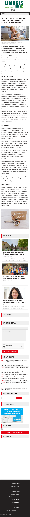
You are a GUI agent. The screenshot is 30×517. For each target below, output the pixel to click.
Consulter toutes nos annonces (15, 432)
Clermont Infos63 (16, 499)
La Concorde (17, 507)
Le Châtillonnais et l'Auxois (13, 496)
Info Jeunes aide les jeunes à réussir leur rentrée (16, 374)
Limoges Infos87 (16, 502)
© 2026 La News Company (5, 514)
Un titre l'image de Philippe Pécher (13, 386)
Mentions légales (16, 483)
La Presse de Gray (15, 494)
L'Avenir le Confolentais (14, 504)
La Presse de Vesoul (15, 491)
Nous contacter (16, 488)
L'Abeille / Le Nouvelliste (10, 510)
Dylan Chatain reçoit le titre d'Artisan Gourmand (16, 380)
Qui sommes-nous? (15, 486)
